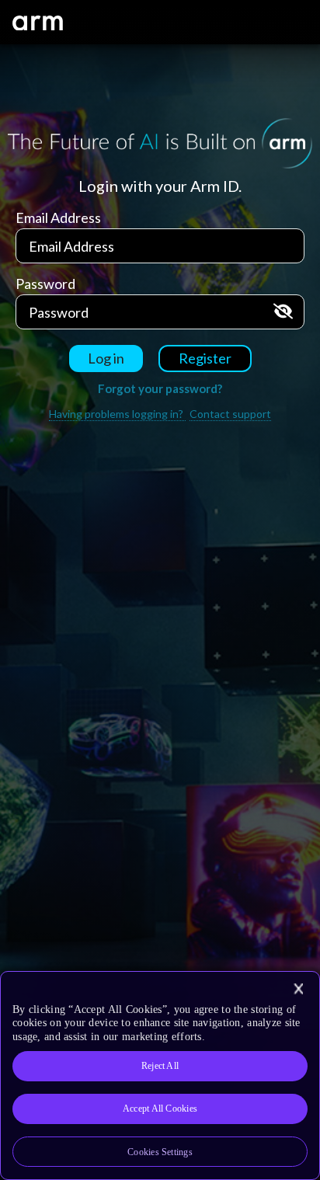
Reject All (160, 1065)
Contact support (230, 413)
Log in (106, 358)
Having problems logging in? (117, 413)
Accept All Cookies (160, 1108)
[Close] (298, 989)
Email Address (58, 217)
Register (205, 358)
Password (45, 283)
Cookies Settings (160, 1152)
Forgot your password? (160, 388)
